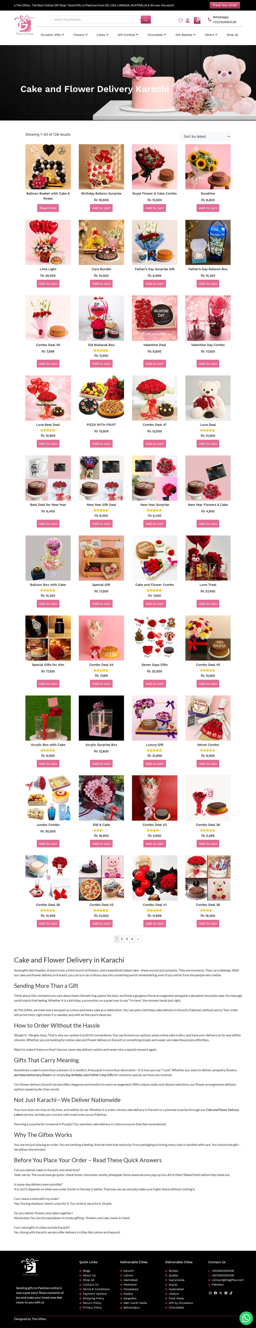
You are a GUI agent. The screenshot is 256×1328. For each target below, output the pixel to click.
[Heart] (180, 20)
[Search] (146, 20)
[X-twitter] (221, 1293)
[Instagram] (210, 1293)
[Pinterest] (226, 1293)
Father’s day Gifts (102, 1075)
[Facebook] (215, 1293)
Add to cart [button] (101, 208)
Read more (48, 208)
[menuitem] (52, 33)
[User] (187, 20)
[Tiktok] (231, 1293)
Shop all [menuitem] (232, 34)
